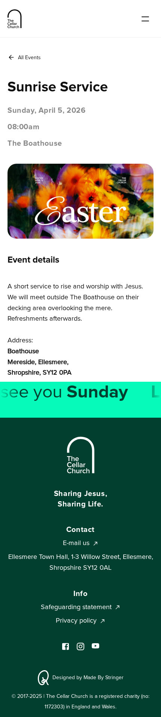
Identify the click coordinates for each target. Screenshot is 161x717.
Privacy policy (76, 620)
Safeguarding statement (76, 607)
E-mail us (76, 543)
